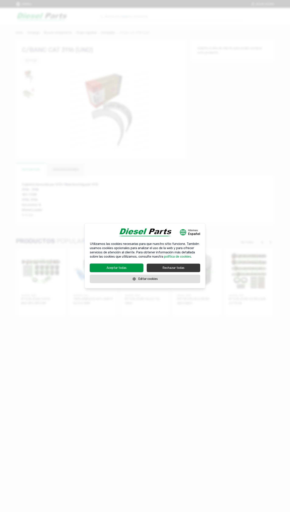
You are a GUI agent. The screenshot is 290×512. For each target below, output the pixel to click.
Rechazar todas (173, 267)
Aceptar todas (117, 267)
